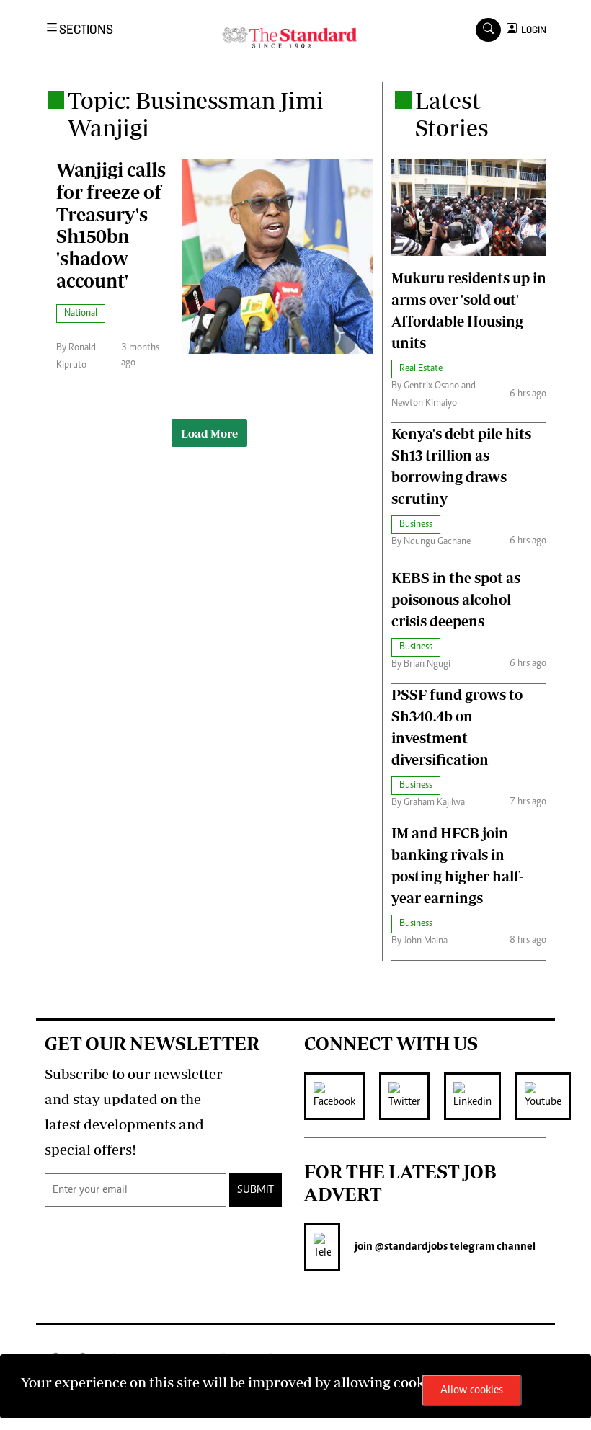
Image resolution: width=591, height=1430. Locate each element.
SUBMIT (255, 1190)
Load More (209, 433)
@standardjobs (410, 1247)
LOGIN (531, 30)
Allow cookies (471, 1390)
